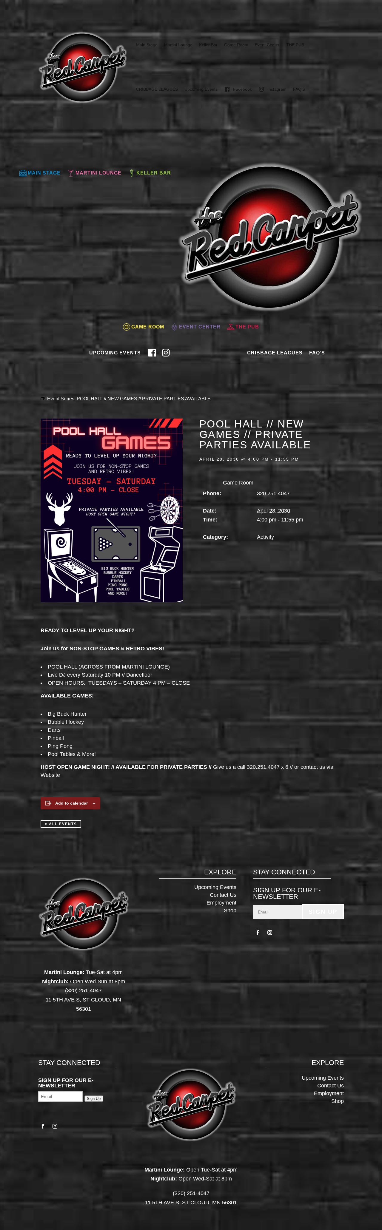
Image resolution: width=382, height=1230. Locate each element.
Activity (265, 537)
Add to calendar (71, 803)
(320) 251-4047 (83, 990)
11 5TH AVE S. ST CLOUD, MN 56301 (191, 1203)
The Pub (247, 326)
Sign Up (323, 911)
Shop (230, 910)
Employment (221, 903)
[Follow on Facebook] (258, 932)
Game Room (236, 44)
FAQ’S (299, 89)
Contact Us (223, 895)
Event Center (267, 44)
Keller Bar (208, 44)
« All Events (61, 824)
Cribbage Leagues (275, 352)
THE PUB (295, 44)
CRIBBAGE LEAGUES (157, 89)
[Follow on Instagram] (270, 932)
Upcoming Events (201, 89)
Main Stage (147, 44)
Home (182, 350)
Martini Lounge (178, 44)
